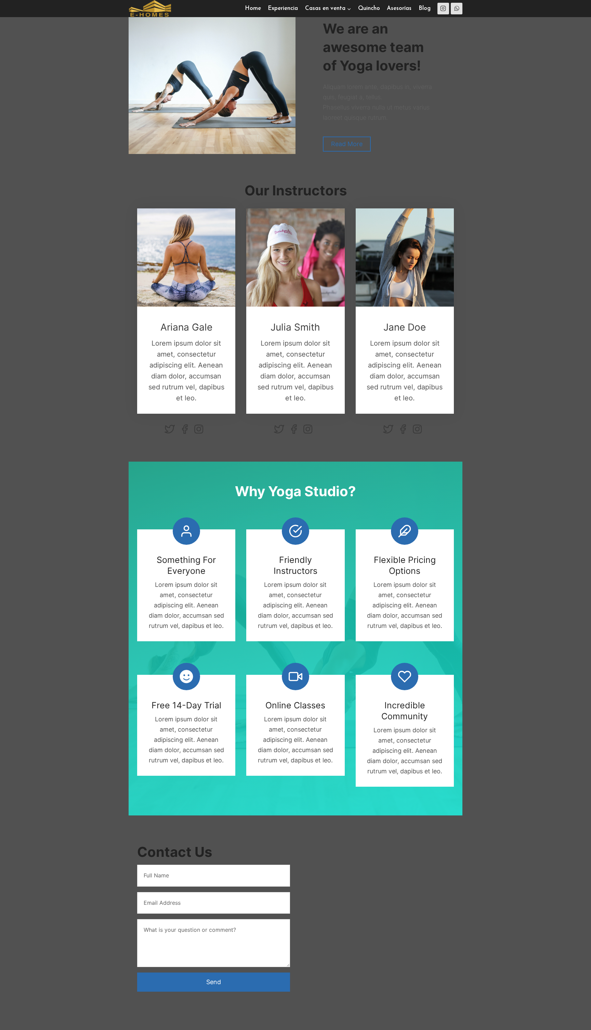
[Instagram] (443, 8)
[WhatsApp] (456, 8)
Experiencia (283, 8)
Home (253, 8)
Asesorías (399, 8)
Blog (425, 8)
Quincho (369, 8)
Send (213, 982)
